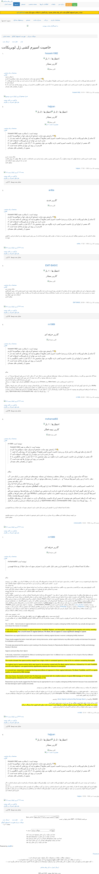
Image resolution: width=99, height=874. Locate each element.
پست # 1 (21, 172)
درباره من (61, 4)
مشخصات (14, 73)
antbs (51, 190)
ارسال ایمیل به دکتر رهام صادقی (49, 867)
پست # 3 (21, 306)
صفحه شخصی (33, 4)
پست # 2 (21, 247)
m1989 (51, 324)
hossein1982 (51, 53)
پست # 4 (21, 401)
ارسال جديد (6, 42)
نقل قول (16, 102)
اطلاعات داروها (44, 4)
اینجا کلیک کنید (21, 12)
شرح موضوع (24, 96)
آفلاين (5, 75)
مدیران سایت (37, 20)
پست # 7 (21, 800)
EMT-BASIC (51, 265)
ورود (74, 5)
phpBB (10, 846)
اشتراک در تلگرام (9, 102)
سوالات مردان (32, 36)
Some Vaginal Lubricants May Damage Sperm (72, 699)
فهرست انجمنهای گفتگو (18, 36)
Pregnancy (81, 606)
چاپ (21, 42)
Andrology (63, 606)
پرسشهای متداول (18, 20)
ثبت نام (69, 5)
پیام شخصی (7, 73)
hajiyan (51, 106)
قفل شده (14, 42)
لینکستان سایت (79, 604)
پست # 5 (21, 527)
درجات (46, 20)
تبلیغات (53, 4)
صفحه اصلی (8, 4)
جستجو (23, 4)
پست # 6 (21, 716)
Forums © (96, 854)
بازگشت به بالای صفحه (10, 100)
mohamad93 (51, 418)
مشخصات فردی (55, 20)
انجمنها (16, 4)
